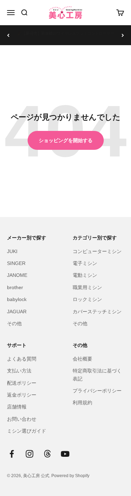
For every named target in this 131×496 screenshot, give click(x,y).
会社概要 (82, 359)
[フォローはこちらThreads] (47, 454)
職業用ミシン (87, 287)
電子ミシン (85, 263)
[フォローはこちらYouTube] (65, 454)
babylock (17, 299)
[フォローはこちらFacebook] (11, 454)
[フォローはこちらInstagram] (29, 454)
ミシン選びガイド (26, 431)
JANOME (17, 275)
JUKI (12, 251)
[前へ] (8, 35)
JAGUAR (17, 311)
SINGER (16, 263)
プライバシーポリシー (97, 390)
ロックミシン (87, 299)
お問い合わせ (21, 419)
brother (15, 287)
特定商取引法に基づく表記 (97, 374)
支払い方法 (19, 370)
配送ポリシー (21, 383)
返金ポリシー (21, 395)
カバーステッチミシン (97, 311)
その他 (14, 323)
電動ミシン (85, 275)
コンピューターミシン (97, 251)
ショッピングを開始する (66, 140)
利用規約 (82, 402)
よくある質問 (21, 359)
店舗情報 (17, 407)
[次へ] (123, 35)
